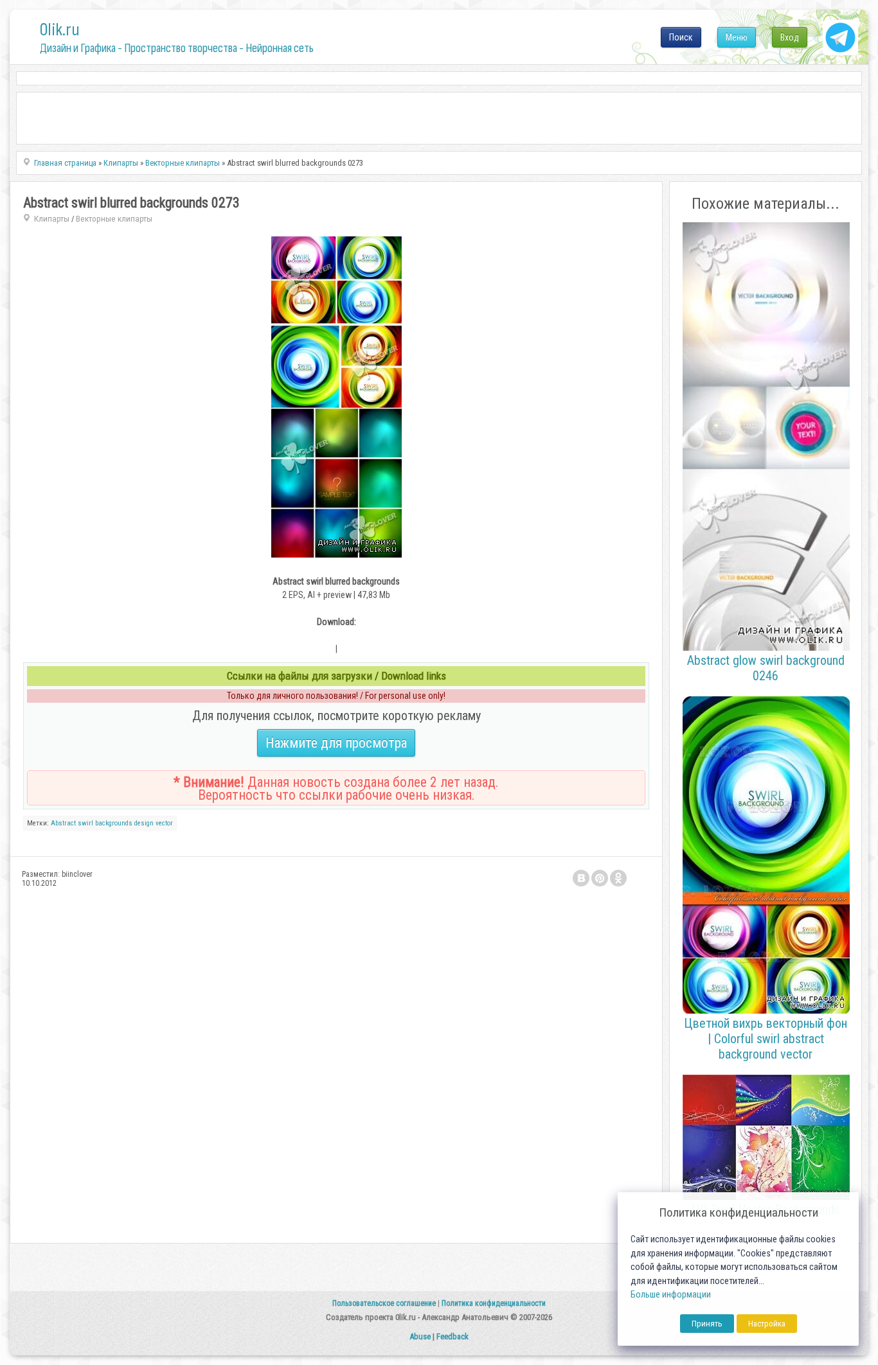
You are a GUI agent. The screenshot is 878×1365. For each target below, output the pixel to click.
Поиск (681, 37)
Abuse (420, 1336)
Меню (737, 37)
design (144, 823)
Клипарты (51, 219)
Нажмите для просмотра (336, 743)
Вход (789, 37)
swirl (85, 823)
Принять (707, 1323)
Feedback (452, 1336)
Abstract (63, 823)
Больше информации (671, 1294)
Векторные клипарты (114, 219)
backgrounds (113, 823)
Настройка (766, 1323)
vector (164, 823)
